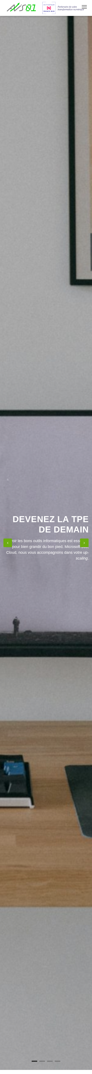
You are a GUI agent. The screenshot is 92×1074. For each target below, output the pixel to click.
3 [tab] (50, 1061)
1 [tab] (34, 1061)
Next (84, 543)
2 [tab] (42, 1061)
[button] (84, 7)
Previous (7, 543)
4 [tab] (57, 1061)
